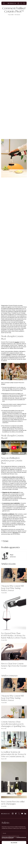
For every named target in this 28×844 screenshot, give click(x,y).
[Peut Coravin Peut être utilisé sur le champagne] (14, 780)
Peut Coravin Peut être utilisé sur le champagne (13, 802)
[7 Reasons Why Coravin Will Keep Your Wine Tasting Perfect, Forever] (14, 575)
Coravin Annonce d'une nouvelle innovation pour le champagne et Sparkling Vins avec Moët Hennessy (13, 724)
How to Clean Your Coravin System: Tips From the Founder (14, 665)
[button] (21, 3)
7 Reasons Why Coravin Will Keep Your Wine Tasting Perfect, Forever (12, 588)
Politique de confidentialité (8, 837)
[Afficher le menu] (3, 3)
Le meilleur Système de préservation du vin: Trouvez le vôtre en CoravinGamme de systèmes (13, 754)
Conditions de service (21, 837)
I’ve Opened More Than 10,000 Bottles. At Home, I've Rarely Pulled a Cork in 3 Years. (13, 635)
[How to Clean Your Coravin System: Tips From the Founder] (14, 651)
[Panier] (24, 3)
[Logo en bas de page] (5, 813)
